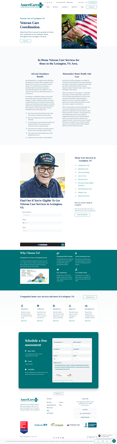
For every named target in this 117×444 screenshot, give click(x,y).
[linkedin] (63, 437)
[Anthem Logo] (40, 423)
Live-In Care (82, 176)
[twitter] (47, 2)
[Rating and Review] (25, 427)
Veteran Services (83, 196)
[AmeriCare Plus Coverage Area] (34, 269)
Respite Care (82, 192)
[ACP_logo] (32, 2)
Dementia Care (83, 169)
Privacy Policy (34, 436)
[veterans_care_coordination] (73, 424)
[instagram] (49, 2)
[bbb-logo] (90, 423)
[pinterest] (51, 2)
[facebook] (45, 2)
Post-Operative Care (85, 189)
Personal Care (83, 179)
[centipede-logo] (57, 423)
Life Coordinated (83, 172)
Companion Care (84, 165)
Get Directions (85, 405)
